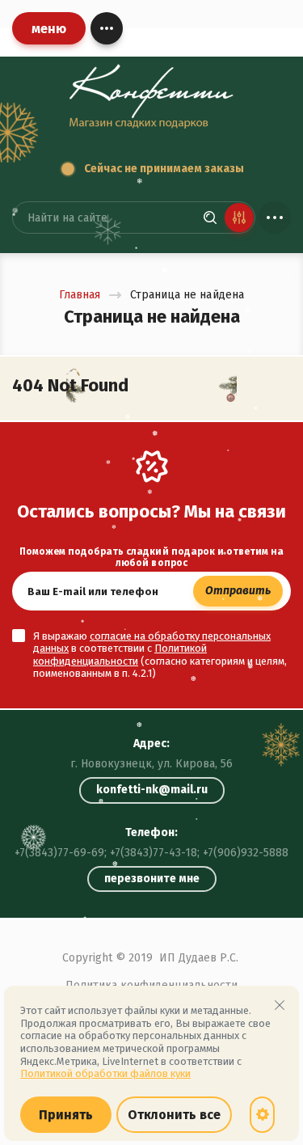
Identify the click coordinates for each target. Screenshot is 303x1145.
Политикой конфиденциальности (120, 654)
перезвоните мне (152, 878)
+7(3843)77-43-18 (153, 853)
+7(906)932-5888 (245, 853)
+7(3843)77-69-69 (59, 853)
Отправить (238, 591)
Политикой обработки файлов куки (105, 1073)
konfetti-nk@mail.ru (152, 789)
